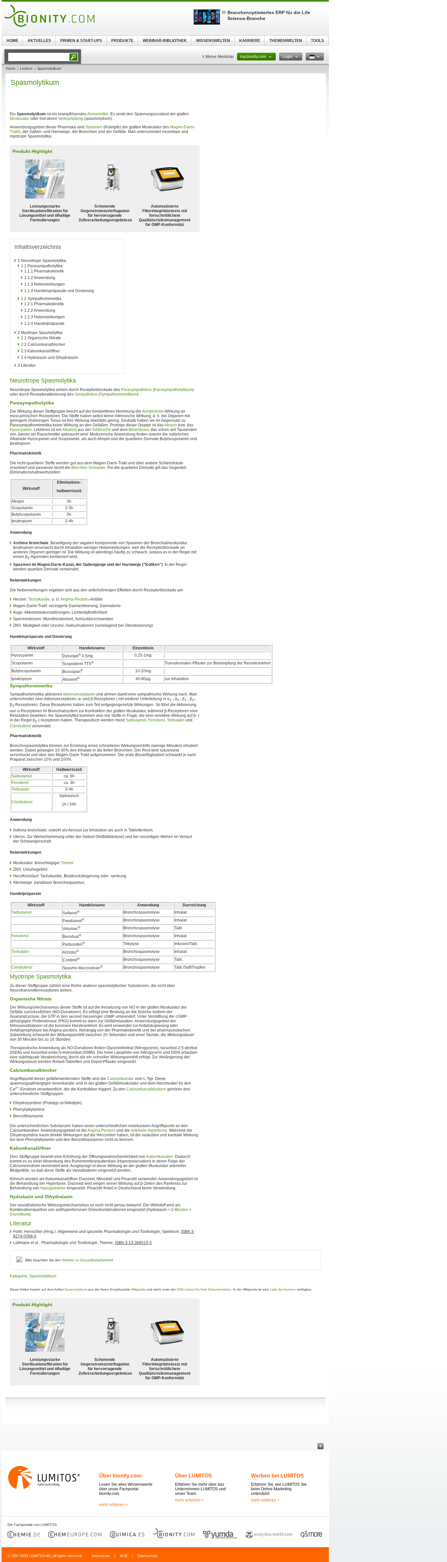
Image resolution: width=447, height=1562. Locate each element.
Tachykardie (39, 599)
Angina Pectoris (101, 1130)
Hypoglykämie (53, 1188)
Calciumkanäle (120, 1078)
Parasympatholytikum (173, 389)
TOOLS (317, 40)
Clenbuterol (20, 726)
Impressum (101, 1556)
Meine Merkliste (220, 56)
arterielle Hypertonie (149, 1130)
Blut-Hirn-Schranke (88, 467)
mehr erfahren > (113, 1504)
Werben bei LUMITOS (277, 1475)
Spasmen (93, 127)
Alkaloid (69, 429)
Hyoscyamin (21, 429)
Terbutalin (176, 720)
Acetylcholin (153, 411)
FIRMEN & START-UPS (81, 40)
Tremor (67, 863)
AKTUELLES (39, 40)
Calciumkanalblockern (146, 1089)
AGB (123, 1556)
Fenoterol (156, 720)
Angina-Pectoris (75, 599)
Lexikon (26, 68)
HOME (12, 40)
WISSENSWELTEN (213, 40)
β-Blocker (179, 1209)
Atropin (170, 425)
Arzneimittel (97, 114)
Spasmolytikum (42, 1276)
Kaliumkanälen (159, 1156)
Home (10, 68)
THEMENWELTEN (285, 40)
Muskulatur (19, 118)
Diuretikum (19, 1214)
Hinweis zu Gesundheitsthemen (87, 1260)
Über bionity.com (120, 1475)
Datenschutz (147, 1556)
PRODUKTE (122, 40)
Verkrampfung (70, 118)
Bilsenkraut (139, 429)
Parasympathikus (136, 389)
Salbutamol (136, 720)
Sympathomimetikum (118, 394)
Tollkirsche (101, 429)
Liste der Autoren (283, 1289)
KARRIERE (249, 40)
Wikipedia (138, 1289)
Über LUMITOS (193, 1475)
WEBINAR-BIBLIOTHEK (165, 40)
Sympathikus (86, 394)
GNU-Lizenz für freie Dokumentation (204, 1289)
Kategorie (18, 1276)
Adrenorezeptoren (79, 694)
